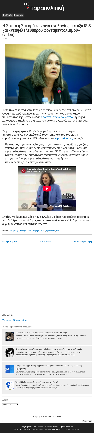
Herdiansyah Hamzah (41, 429)
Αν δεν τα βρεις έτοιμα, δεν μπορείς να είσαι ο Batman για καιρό (41, 333)
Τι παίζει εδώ (7, 15)
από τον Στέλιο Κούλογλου (57, 117)
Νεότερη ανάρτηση (9, 241)
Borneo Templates (72, 429)
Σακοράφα (22, 231)
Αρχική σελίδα (45, 241)
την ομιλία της (64, 138)
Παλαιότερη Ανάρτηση (83, 241)
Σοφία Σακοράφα (33, 231)
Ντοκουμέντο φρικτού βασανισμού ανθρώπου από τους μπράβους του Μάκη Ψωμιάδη (49, 349)
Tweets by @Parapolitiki (14, 320)
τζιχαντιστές (50, 231)
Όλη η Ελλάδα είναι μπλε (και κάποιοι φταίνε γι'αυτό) (37, 382)
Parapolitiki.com (44, 426)
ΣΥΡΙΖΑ (43, 231)
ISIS (57, 231)
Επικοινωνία (18, 15)
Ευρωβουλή (13, 231)
